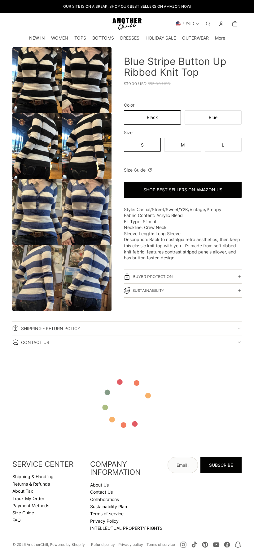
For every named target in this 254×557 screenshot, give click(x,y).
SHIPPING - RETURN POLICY (50, 328)
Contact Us (101, 492)
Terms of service (107, 513)
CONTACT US (35, 342)
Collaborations (104, 499)
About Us (99, 484)
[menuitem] (220, 38)
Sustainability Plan (108, 506)
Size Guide (135, 169)
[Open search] (208, 24)
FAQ (16, 520)
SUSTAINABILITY (148, 290)
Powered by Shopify (67, 544)
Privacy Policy (104, 521)
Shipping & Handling (33, 476)
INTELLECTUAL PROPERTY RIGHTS (126, 528)
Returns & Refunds (31, 484)
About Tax (22, 491)
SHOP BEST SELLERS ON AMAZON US (182, 189)
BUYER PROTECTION (153, 276)
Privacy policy (130, 544)
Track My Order (28, 498)
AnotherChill (37, 544)
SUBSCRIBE (221, 465)
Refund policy (103, 544)
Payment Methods (30, 505)
